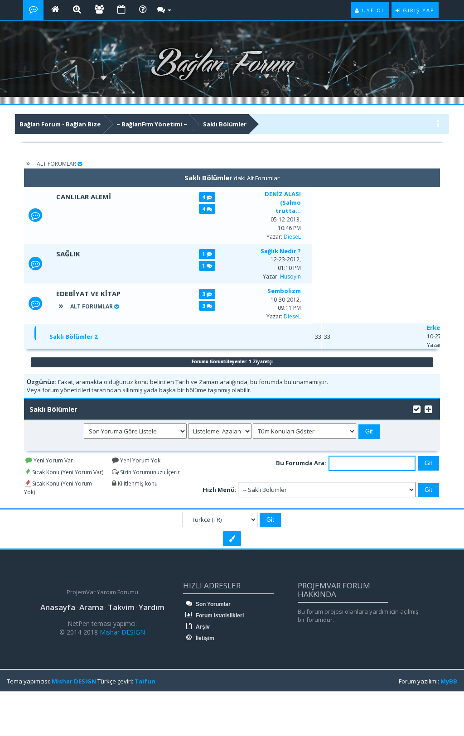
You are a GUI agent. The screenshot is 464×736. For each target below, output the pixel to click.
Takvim (121, 607)
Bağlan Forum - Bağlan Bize (60, 124)
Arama (91, 607)
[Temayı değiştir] (232, 538)
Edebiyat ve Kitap (88, 293)
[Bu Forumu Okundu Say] (416, 408)
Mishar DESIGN (121, 632)
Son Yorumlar (212, 604)
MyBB (448, 681)
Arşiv (202, 627)
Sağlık (68, 253)
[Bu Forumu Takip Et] (428, 408)
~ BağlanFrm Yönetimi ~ (151, 124)
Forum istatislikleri (219, 615)
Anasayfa (57, 607)
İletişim (204, 638)
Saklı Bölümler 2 (73, 336)
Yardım (151, 607)
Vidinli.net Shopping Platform (27, 714)
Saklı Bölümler (224, 124)
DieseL (292, 237)
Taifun (145, 681)
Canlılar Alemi (83, 196)
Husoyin (290, 276)
